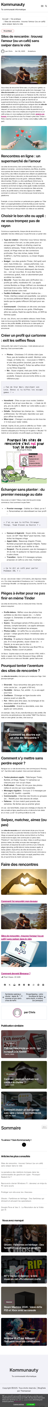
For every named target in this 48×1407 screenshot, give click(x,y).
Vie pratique (7, 31)
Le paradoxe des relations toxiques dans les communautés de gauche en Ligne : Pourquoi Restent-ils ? (20, 1174)
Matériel (9, 1302)
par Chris (9, 51)
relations (32, 51)
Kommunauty (13, 4)
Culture (8, 1271)
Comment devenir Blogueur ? (15, 973)
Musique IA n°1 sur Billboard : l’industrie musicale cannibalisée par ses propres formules (22, 1341)
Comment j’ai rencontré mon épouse (19, 901)
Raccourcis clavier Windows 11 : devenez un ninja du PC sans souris (24, 1184)
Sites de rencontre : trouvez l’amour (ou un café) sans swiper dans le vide (22, 937)
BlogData (42, 1388)
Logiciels (9, 1333)
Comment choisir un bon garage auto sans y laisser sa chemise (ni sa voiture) (24, 1113)
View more (17, 1401)
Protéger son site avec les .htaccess (16, 1192)
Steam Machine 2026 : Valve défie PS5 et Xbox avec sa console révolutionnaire (23, 1310)
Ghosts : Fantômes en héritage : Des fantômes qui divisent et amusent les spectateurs (22, 1199)
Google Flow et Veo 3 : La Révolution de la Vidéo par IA (22, 1208)
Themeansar (26, 1391)
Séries (8, 1240)
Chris (32, 1012)
